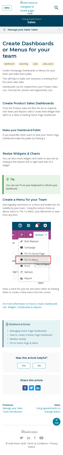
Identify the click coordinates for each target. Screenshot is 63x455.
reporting (23, 63)
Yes (24, 365)
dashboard (9, 63)
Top (57, 424)
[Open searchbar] (56, 8)
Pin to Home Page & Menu (24, 343)
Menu (7, 7)
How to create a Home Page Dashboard (31, 334)
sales (35, 63)
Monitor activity (18, 338)
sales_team (48, 63)
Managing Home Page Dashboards (28, 330)
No (39, 365)
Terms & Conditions (38, 443)
